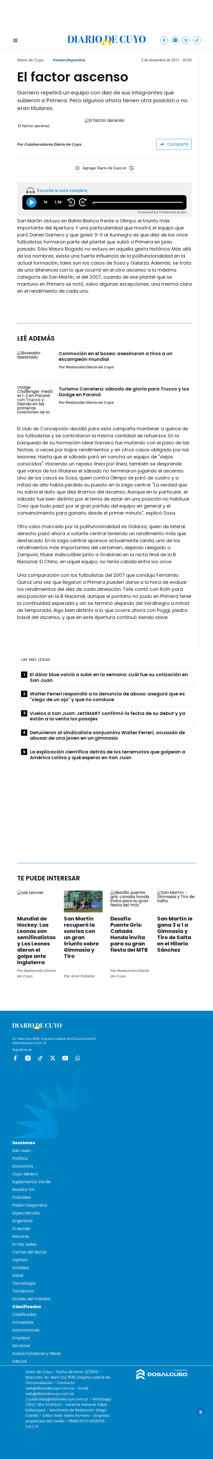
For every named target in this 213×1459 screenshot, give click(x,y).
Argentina (22, 1221)
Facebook (15, 1058)
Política (20, 1158)
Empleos (21, 1338)
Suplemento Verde (31, 1182)
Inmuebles (23, 1322)
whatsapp (78, 1058)
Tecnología (23, 1283)
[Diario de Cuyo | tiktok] (197, 40)
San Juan (21, 1151)
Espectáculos (26, 1213)
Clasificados (24, 1314)
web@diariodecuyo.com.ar (49, 1388)
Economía (22, 1166)
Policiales (21, 1197)
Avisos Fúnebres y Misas (36, 1353)
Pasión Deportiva (69, 60)
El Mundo (21, 1229)
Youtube (65, 1058)
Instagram (28, 1058)
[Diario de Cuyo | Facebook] (164, 40)
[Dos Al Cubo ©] (162, 1378)
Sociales (20, 1268)
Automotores (25, 1330)
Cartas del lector (29, 1252)
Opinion (20, 1260)
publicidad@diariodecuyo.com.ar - (60, 1399)
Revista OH (23, 1190)
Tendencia (23, 1291)
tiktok (40, 1058)
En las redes (24, 1244)
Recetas (20, 1236)
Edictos (19, 1361)
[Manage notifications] (201, 1412)
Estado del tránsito (31, 1299)
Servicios (21, 1346)
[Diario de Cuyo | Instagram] (175, 40)
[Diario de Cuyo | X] (186, 40)
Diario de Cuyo (30, 60)
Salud (17, 1275)
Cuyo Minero (25, 1174)
